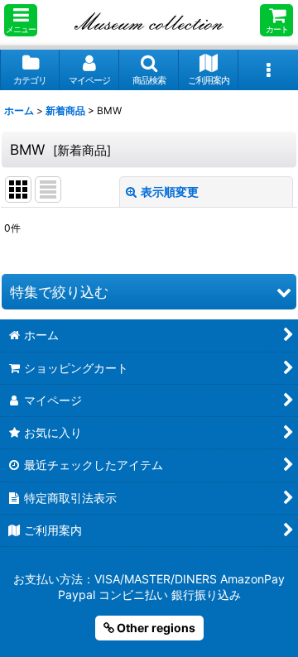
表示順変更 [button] (170, 192)
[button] (20, 20)
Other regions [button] (154, 628)
